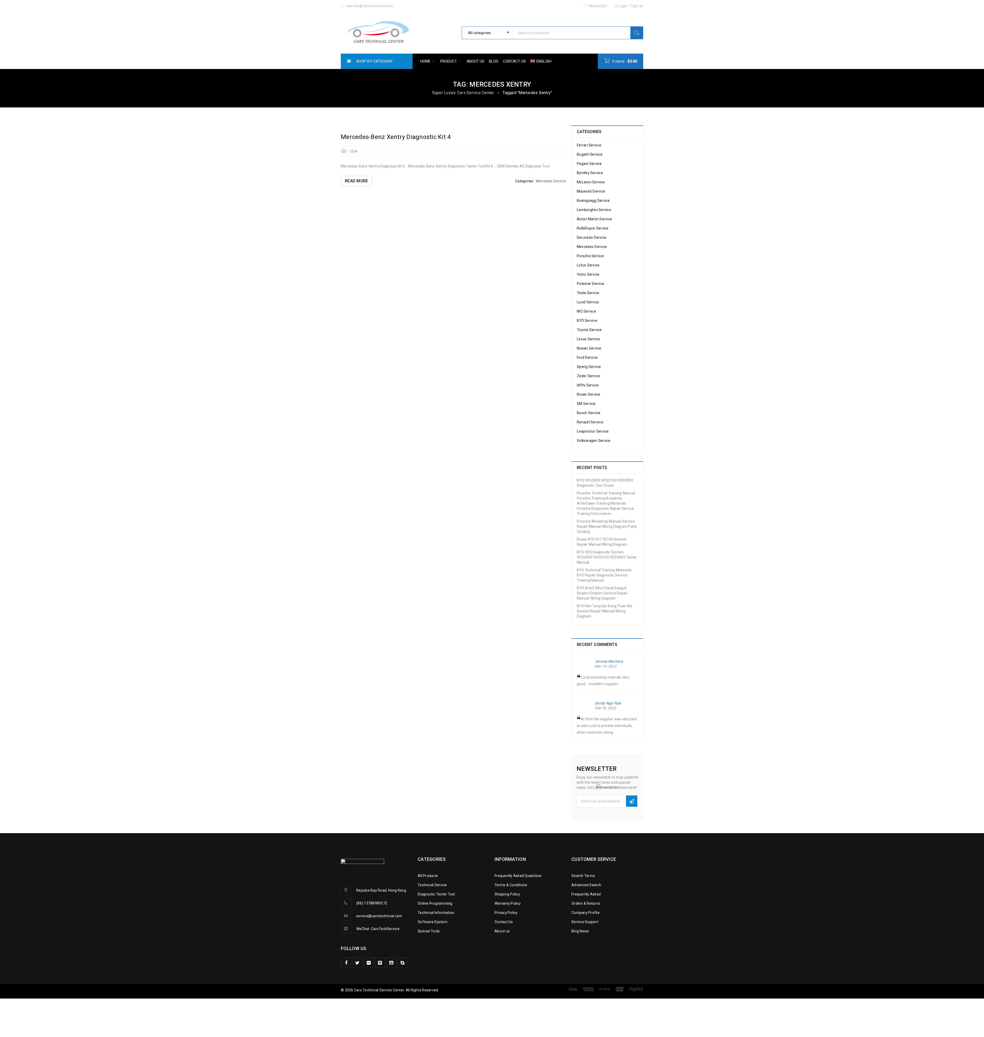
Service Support (584, 922)
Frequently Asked (586, 894)
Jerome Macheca (609, 661)
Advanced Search (586, 885)
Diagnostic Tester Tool (436, 894)
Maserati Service (591, 191)
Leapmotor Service (593, 431)
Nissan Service (589, 348)
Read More (356, 180)
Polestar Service (590, 284)
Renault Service (590, 422)
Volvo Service (588, 274)
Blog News (580, 931)
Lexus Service (588, 339)
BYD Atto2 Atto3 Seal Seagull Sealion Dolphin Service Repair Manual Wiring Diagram (602, 593)
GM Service (586, 404)
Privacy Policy (506, 913)
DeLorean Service (591, 237)
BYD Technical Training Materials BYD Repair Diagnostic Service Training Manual (604, 575)
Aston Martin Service (594, 219)
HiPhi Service (588, 385)
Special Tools (429, 931)
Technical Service (432, 885)
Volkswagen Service (594, 440)
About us (502, 931)
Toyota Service (589, 330)
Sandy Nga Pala (608, 703)
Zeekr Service (588, 376)
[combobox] (487, 32)
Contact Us (504, 922)
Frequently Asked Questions (518, 876)
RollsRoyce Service (593, 228)
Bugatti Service (589, 154)
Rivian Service (588, 394)
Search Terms (583, 876)
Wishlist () (597, 6)
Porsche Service (590, 256)
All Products (428, 876)
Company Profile (585, 913)
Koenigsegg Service (593, 200)
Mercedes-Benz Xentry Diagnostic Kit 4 (395, 137)
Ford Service (587, 357)
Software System (432, 922)
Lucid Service (588, 302)
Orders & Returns (585, 903)
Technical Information (436, 913)
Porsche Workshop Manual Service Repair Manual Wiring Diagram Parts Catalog (607, 526)
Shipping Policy (507, 894)
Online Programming (435, 903)
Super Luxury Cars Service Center (463, 92)
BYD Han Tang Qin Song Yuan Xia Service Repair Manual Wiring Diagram (604, 611)
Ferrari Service (589, 145)
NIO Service (586, 311)
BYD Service (587, 320)
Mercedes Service (551, 181)
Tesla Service (588, 293)
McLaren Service (591, 182)
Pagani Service (589, 164)
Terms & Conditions (511, 885)
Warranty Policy (508, 903)
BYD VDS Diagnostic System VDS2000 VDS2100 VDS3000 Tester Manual (607, 557)
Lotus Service (588, 265)
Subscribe (631, 801)
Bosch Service (588, 413)
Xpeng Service (589, 367)
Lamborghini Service (594, 210)
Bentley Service (590, 173)
